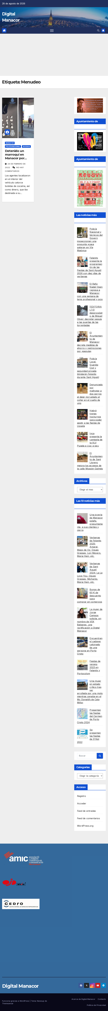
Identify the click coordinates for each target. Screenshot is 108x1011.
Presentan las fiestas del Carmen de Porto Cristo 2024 (89, 716)
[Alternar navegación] (51, 30)
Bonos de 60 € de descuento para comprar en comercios (89, 595)
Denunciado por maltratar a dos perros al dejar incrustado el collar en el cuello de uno (90, 394)
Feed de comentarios (88, 818)
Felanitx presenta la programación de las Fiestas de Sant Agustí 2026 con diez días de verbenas (89, 267)
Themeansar (7, 1003)
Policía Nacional (13, 146)
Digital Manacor (20, 986)
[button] (98, 30)
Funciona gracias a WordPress (16, 1001)
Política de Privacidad (96, 1005)
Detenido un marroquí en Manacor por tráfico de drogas (18, 156)
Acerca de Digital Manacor (83, 999)
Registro (81, 796)
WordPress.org (85, 825)
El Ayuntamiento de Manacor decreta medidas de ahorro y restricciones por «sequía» (90, 342)
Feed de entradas (86, 811)
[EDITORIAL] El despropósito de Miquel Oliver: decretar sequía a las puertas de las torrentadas (90, 316)
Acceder (81, 803)
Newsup (40, 1001)
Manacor (10, 143)
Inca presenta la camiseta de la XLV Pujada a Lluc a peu (90, 439)
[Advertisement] (54, 54)
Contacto (102, 999)
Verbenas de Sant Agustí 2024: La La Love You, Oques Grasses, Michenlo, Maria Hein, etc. (90, 572)
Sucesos (26, 146)
